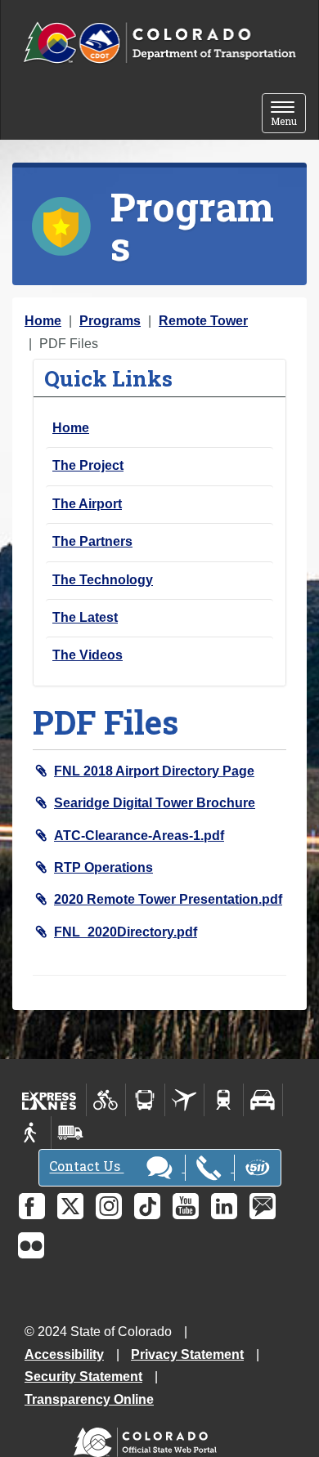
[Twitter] (70, 1206)
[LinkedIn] (224, 1206)
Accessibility (64, 1354)
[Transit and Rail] (145, 1100)
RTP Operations (103, 867)
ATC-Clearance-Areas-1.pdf (139, 835)
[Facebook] (32, 1206)
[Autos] (263, 1100)
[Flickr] (31, 1245)
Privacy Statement (187, 1354)
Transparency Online (89, 1399)
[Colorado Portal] (148, 1438)
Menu (288, 114)
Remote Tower (203, 321)
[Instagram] (108, 1206)
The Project (88, 465)
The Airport (87, 504)
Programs (110, 321)
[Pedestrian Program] (31, 1132)
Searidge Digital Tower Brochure (154, 803)
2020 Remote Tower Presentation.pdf (168, 899)
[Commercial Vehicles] (70, 1132)
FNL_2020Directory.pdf (125, 932)
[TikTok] (147, 1206)
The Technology (102, 580)
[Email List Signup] (262, 1206)
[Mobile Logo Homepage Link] (159, 43)
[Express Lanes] (49, 1100)
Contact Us (86, 1166)
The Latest (85, 617)
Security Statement (83, 1376)
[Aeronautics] (184, 1100)
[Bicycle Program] (106, 1100)
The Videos (87, 655)
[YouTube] (185, 1206)
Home (43, 321)
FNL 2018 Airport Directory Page (154, 771)
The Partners (92, 541)
